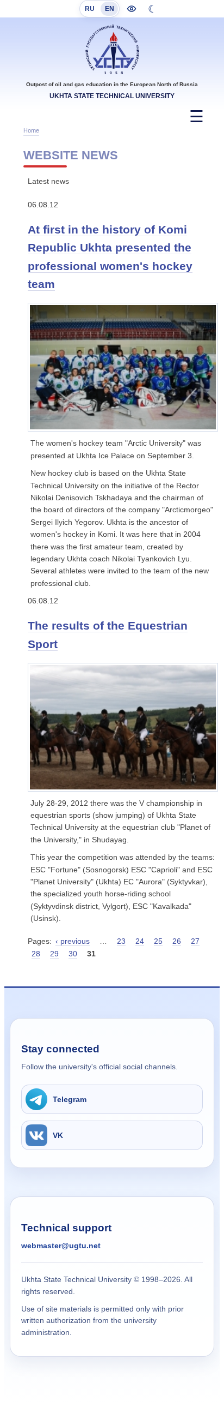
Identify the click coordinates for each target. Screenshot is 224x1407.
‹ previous (72, 941)
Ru (90, 9)
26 (176, 941)
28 (36, 953)
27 (195, 941)
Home (31, 130)
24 (139, 941)
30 (73, 953)
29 (54, 953)
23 (121, 941)
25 (158, 941)
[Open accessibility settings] (131, 8)
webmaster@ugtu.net (61, 1245)
